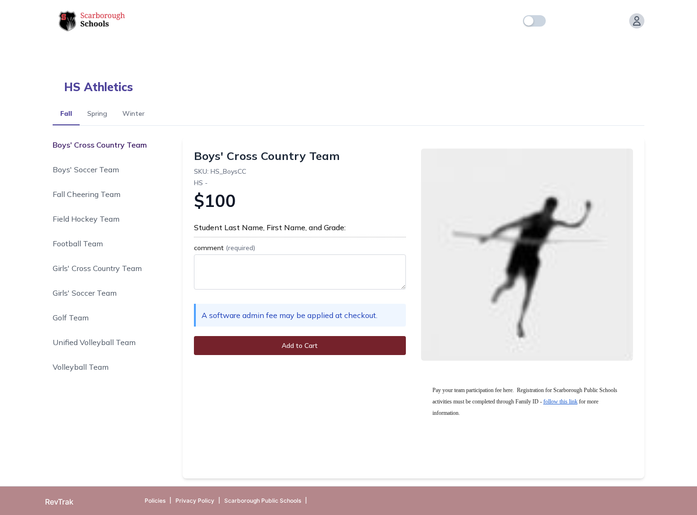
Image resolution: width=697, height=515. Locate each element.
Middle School (334, 47)
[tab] (66, 114)
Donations (71, 47)
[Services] (578, 21)
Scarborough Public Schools (262, 500)
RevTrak (59, 501)
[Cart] (616, 21)
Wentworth (495, 47)
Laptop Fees (273, 47)
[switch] (534, 21)
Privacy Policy (194, 500)
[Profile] (636, 20)
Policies (155, 500)
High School (215, 47)
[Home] (559, 21)
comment (224, 247)
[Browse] (597, 21)
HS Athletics (98, 87)
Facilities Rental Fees (141, 47)
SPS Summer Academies (417, 47)
